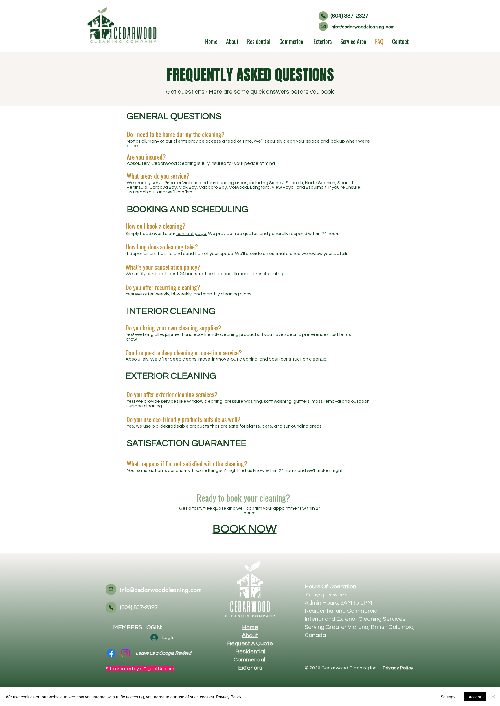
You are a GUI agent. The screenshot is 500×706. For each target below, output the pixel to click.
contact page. (191, 233)
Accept (475, 697)
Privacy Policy (228, 697)
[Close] (493, 696)
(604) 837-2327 (349, 16)
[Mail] (323, 26)
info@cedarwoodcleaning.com (362, 27)
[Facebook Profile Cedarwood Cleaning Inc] (111, 653)
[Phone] (323, 16)
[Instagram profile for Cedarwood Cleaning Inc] (125, 653)
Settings (448, 697)
